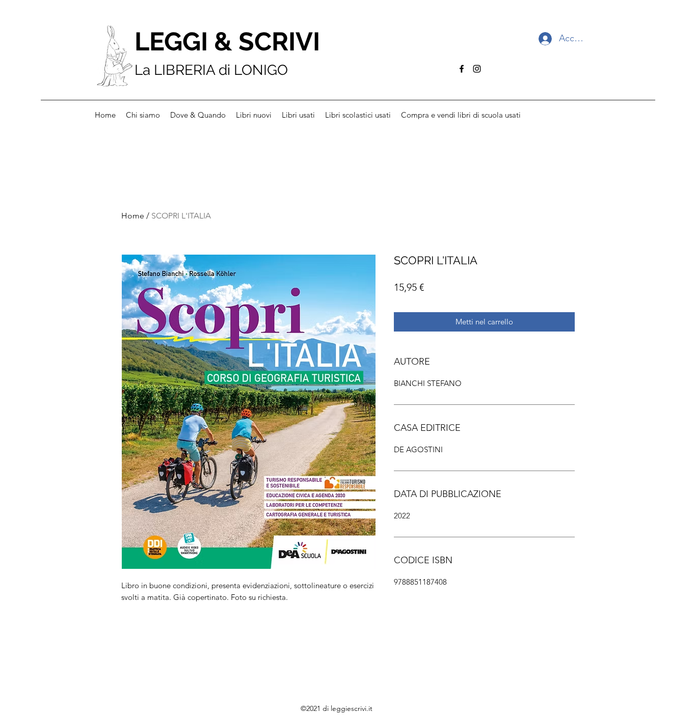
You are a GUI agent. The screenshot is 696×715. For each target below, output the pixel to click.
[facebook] (462, 69)
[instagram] (477, 69)
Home (132, 216)
